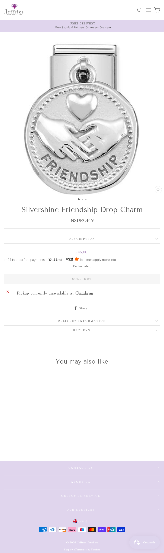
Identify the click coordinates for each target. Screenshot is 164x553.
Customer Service (80, 495)
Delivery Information (82, 320)
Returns (82, 330)
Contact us (81, 467)
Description (82, 238)
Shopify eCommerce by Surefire (82, 549)
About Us (81, 481)
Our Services (81, 509)
